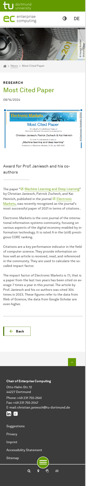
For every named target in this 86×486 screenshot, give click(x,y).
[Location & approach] (38, 471)
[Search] (29, 471)
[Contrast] (65, 19)
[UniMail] (57, 471)
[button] (17, 331)
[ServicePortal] (47, 471)
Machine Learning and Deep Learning (52, 189)
